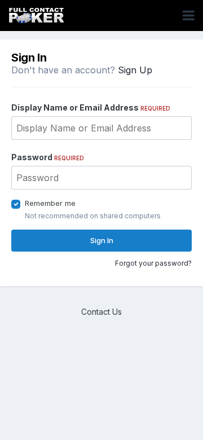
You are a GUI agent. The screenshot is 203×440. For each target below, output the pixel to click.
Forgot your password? (153, 263)
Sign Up (135, 70)
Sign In (101, 240)
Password (47, 157)
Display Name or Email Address (90, 107)
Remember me (50, 203)
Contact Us (101, 311)
